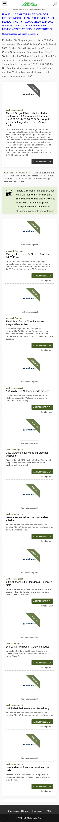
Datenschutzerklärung (18, 811)
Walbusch (23, 173)
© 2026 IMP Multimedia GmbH (29, 818)
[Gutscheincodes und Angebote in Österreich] (29, 4)
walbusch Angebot (29, 245)
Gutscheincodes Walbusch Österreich (20, 34)
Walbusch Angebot (29, 381)
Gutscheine (9, 173)
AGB (49, 811)
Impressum (37, 811)
